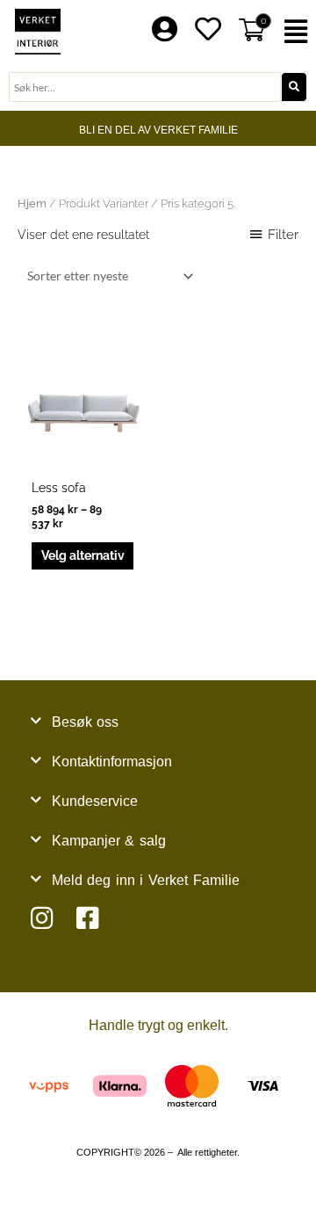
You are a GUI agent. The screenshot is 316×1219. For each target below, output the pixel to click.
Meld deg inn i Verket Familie (146, 880)
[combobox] (145, 87)
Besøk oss (85, 722)
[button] (298, 32)
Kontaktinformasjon (112, 761)
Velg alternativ (83, 555)
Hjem (32, 203)
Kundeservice (95, 801)
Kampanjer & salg (109, 840)
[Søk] (294, 87)
